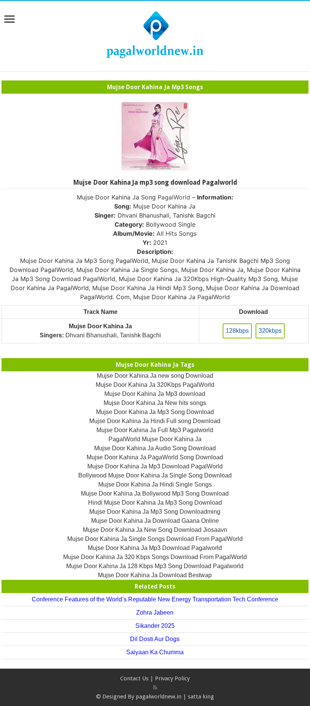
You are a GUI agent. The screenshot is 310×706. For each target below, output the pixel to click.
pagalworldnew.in (158, 696)
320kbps (270, 331)
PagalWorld (174, 197)
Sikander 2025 (155, 626)
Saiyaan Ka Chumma (155, 652)
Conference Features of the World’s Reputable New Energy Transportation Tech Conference (155, 599)
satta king (201, 696)
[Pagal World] (155, 35)
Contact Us (134, 678)
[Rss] (155, 687)
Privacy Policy (172, 678)
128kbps (237, 331)
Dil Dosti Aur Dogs (155, 639)
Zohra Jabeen (155, 612)
